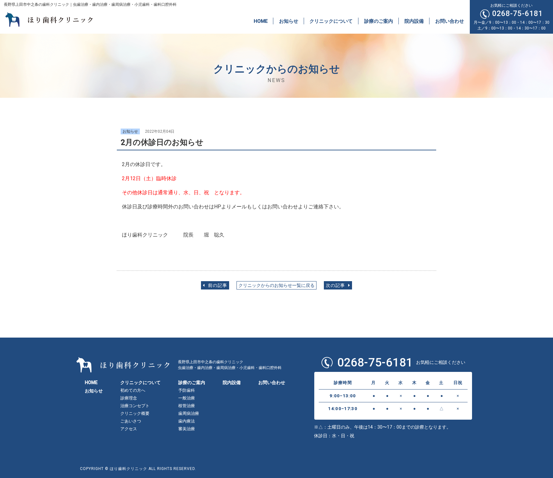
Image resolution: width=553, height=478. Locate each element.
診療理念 (128, 398)
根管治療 (186, 405)
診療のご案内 (378, 21)
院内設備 (414, 21)
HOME (261, 21)
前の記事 (216, 285)
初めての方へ (132, 390)
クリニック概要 (134, 413)
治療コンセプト (134, 405)
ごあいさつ (130, 421)
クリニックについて (331, 21)
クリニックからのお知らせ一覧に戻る (276, 285)
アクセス (128, 428)
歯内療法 (186, 421)
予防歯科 (186, 390)
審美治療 (186, 428)
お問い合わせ (449, 21)
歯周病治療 (188, 413)
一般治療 (186, 398)
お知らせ (288, 21)
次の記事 (336, 285)
